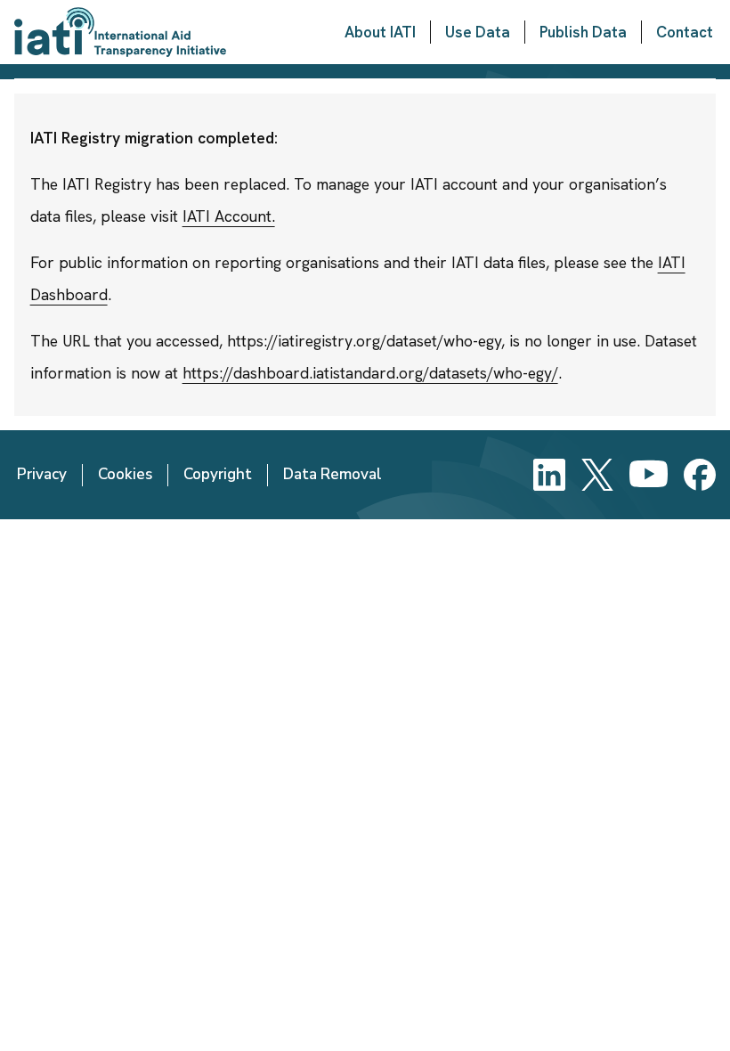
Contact (684, 32)
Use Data (477, 32)
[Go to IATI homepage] (120, 32)
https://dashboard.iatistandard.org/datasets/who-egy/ (370, 373)
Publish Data (583, 32)
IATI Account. (228, 216)
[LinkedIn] (549, 475)
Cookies (125, 474)
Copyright (217, 474)
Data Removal (332, 474)
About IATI (380, 32)
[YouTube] (648, 475)
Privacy (42, 474)
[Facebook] (700, 475)
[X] (597, 475)
